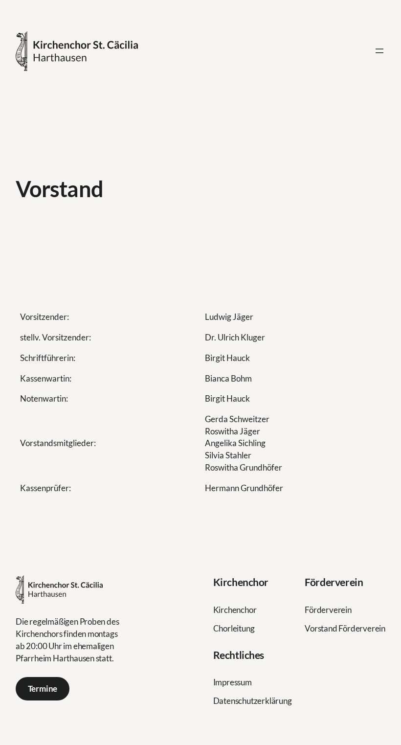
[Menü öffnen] (379, 51)
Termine (43, 688)
